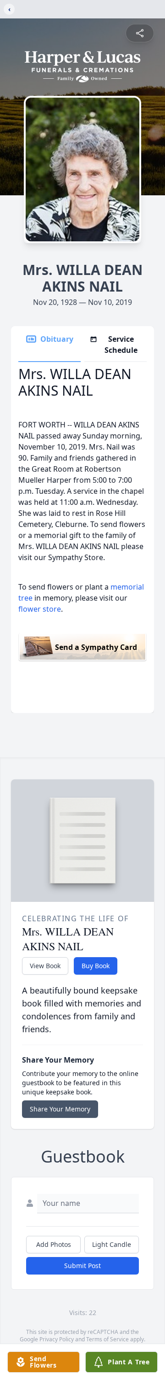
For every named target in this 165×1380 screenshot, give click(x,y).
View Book (45, 965)
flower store (39, 609)
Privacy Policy (56, 1339)
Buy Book (96, 965)
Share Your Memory (60, 1109)
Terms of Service (107, 1339)
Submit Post (82, 1265)
